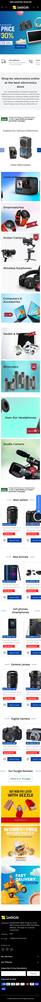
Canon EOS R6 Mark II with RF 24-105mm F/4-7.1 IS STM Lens (12, 748)
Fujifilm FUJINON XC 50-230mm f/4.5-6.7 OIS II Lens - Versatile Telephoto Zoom (12, 529)
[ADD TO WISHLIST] (4, 540)
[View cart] (38, 7)
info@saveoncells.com (18, 938)
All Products (20, 47)
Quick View (14, 540)
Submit (33, 974)
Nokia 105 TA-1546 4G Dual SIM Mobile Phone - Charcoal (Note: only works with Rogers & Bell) (12, 641)
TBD (11, 934)
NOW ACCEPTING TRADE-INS (20, 2)
